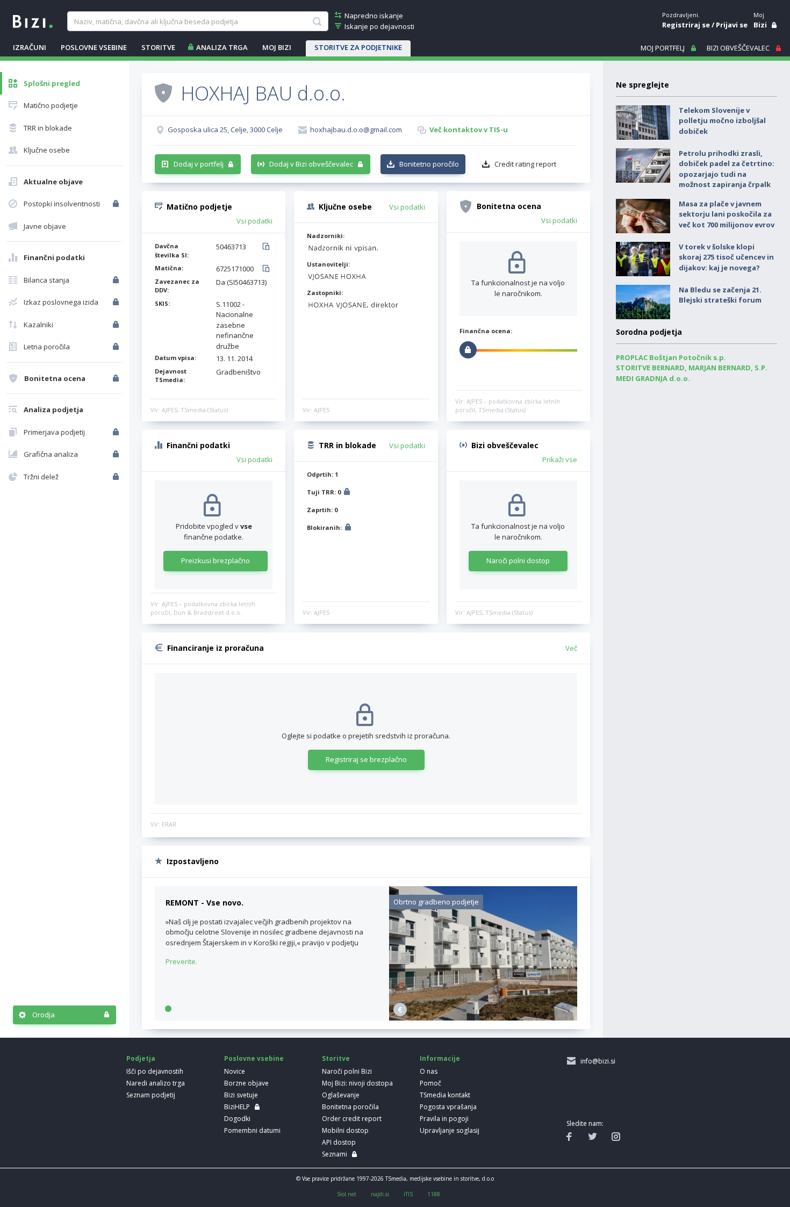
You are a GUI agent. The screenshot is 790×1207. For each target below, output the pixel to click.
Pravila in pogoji (444, 1118)
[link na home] (33, 20)
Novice (234, 1071)
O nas (428, 1071)
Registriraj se (686, 25)
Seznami (334, 1154)
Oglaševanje (341, 1095)
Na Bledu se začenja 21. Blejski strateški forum (720, 295)
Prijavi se (732, 25)
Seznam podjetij (150, 1095)
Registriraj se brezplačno (366, 759)
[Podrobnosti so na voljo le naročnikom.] (346, 493)
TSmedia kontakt (445, 1095)
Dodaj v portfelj (199, 164)
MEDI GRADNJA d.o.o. (653, 378)
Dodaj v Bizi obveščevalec (311, 164)
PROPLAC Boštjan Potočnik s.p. (671, 357)
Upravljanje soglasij (449, 1130)
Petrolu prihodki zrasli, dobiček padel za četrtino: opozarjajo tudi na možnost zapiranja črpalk (726, 169)
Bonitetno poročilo (429, 164)
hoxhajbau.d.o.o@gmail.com (356, 129)
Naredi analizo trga (155, 1083)
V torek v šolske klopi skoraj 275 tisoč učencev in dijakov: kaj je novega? (726, 257)
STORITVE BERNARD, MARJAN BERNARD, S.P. (691, 367)
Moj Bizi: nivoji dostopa (357, 1083)
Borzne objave (246, 1083)
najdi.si (380, 1194)
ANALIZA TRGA (222, 47)
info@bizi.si (596, 1061)
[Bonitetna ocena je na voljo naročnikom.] (163, 92)
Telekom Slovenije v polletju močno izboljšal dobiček (722, 120)
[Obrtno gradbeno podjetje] (483, 1018)
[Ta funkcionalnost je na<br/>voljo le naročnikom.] (116, 204)
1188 (433, 1194)
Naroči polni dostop (518, 560)
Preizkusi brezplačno (215, 560)
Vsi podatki (254, 221)
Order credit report (352, 1118)
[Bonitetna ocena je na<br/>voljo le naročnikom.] (116, 378)
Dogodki (237, 1118)
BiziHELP (237, 1106)
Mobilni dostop (345, 1130)
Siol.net (346, 1194)
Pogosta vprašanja (448, 1106)
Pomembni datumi (252, 1130)
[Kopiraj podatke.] (267, 247)
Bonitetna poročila (350, 1106)
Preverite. (181, 961)
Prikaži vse (559, 459)
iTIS (408, 1194)
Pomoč (430, 1083)
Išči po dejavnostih (154, 1071)
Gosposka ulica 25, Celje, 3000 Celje (225, 129)
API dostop (339, 1142)
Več (571, 648)
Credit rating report (525, 164)
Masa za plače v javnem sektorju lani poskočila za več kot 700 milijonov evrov (726, 214)
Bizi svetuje (241, 1095)
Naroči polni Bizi (347, 1071)
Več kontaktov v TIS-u (468, 129)
